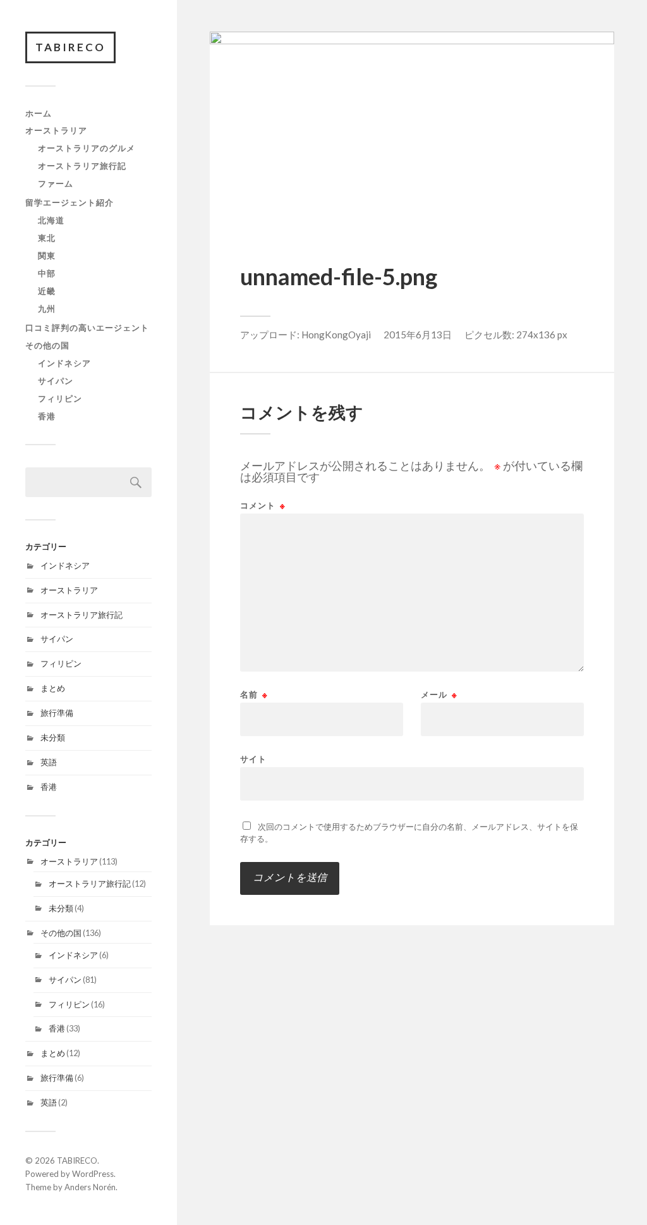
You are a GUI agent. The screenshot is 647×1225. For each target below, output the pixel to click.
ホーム (38, 113)
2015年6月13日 (418, 334)
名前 (254, 695)
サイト (253, 758)
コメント (263, 506)
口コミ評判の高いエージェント (87, 328)
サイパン (55, 381)
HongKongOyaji (336, 334)
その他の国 (47, 345)
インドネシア (64, 363)
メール (439, 695)
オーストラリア (56, 130)
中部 (47, 273)
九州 (47, 309)
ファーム (55, 183)
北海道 (51, 220)
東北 (47, 238)
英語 (48, 762)
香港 (47, 416)
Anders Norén (90, 1187)
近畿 (47, 291)
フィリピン (60, 398)
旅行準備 (56, 713)
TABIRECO (70, 47)
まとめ (52, 688)
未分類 (52, 737)
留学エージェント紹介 (69, 202)
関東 (47, 255)
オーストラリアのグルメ (86, 148)
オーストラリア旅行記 (82, 166)
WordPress (93, 1174)
